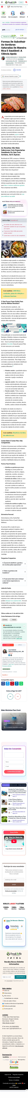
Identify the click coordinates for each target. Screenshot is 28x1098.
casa (3, 22)
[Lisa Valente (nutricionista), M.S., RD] (4, 651)
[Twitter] (11, 958)
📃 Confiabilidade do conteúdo (10, 998)
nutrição (7, 22)
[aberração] (11, 2)
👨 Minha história (6, 993)
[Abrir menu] (2, 2)
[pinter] (17, 958)
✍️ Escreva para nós (7, 1008)
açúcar (17, 134)
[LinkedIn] (20, 958)
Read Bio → (5, 675)
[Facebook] (8, 958)
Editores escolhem (14, 785)
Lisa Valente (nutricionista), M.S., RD (16, 650)
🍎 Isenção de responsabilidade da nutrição (14, 626)
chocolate (10, 344)
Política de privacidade (11, 891)
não (18, 696)
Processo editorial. (7, 666)
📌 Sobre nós (5, 990)
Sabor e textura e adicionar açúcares (14, 185)
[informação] (20, 76)
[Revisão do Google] (14, 1063)
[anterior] (5, 7)
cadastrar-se (20, 977)
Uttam (14, 1085)
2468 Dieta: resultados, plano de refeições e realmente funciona (13, 293)
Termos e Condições (14, 1080)
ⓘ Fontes (5, 619)
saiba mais (19, 638)
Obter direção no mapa (8, 1023)
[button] (26, 2)
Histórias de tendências (6, 785)
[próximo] (25, 7)
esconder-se (14, 220)
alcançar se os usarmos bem (13, 600)
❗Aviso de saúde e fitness (9, 1001)
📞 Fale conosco (6, 995)
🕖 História (13, 619)
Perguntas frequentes (18, 1074)
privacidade (9, 980)
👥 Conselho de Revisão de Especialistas (12, 1003)
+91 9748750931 (14, 1026)
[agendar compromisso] (14, 328)
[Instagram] (14, 958)
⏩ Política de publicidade (9, 1006)
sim (10, 696)
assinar (21, 2)
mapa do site (8, 1074)
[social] (9, 655)
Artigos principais (22, 785)
